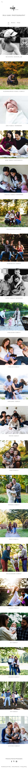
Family (18, 22)
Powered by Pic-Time (6, 766)
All (8, 22)
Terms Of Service (15, 766)
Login (2, 29)
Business (13, 22)
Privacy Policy (23, 766)
